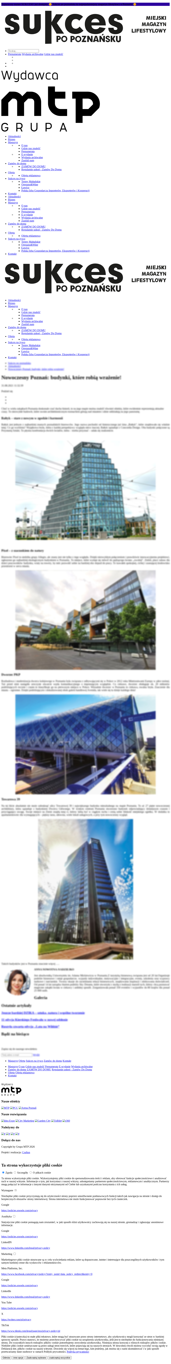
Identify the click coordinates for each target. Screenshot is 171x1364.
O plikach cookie (42, 1172)
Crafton (26, 1152)
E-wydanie (27, 154)
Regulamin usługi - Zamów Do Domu (41, 169)
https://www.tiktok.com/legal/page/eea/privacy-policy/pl (30, 1331)
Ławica (25, 187)
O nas (24, 145)
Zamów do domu (17, 163)
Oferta (11, 172)
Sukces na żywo (16, 178)
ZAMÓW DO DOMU (33, 166)
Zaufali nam (27, 160)
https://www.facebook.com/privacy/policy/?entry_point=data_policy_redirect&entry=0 (46, 1274)
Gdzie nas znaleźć (53, 54)
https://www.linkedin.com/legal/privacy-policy (25, 1248)
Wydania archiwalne (32, 54)
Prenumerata (14, 54)
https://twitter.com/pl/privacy (16, 1319)
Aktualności (14, 136)
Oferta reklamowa (30, 175)
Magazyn (13, 142)
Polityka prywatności (78, 1351)
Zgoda (9, 1172)
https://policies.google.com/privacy (19, 1210)
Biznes (11, 139)
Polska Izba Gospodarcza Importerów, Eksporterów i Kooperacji (55, 190)
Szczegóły (22, 1172)
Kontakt (12, 193)
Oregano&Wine (29, 184)
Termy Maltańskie (30, 181)
